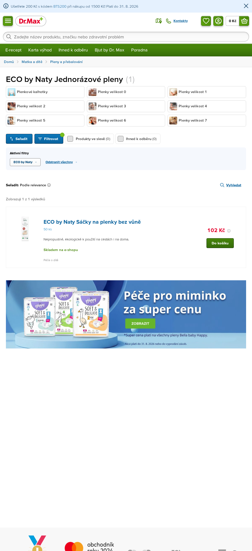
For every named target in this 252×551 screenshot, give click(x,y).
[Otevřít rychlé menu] (8, 21)
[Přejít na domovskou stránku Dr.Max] (30, 21)
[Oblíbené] (206, 21)
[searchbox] (126, 37)
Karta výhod (40, 49)
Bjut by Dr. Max (109, 49)
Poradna (139, 49)
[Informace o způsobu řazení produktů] (50, 185)
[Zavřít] (246, 6)
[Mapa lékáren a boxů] (159, 21)
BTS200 (59, 6)
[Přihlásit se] (218, 21)
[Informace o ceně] (229, 231)
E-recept (13, 49)
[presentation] (25, 229)
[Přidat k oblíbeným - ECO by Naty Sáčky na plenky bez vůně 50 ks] (240, 213)
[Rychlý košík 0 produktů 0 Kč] (244, 21)
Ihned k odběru (73, 49)
